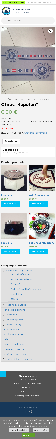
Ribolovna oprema (13, 334)
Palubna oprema (14, 319)
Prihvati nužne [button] (40, 430)
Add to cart (10, 204)
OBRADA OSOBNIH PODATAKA (39, 2)
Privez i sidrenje (13, 324)
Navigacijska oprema (14, 309)
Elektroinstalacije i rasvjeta (19, 270)
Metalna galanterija (15, 305)
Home (4, 99)
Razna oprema (11, 329)
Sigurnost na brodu (13, 344)
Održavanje (11, 314)
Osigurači (16, 284)
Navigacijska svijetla (21, 279)
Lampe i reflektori (20, 274)
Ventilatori (16, 294)
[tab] (11, 141)
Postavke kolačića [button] (19, 430)
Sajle (5, 339)
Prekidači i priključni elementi (26, 289)
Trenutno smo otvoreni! (13, 2)
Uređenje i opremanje (20, 99)
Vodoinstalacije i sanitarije (19, 359)
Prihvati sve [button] (28, 435)
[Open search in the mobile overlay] (28, 20)
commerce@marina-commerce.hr (28, 396)
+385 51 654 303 (29, 392)
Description (11, 141)
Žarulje (14, 299)
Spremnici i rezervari (14, 349)
